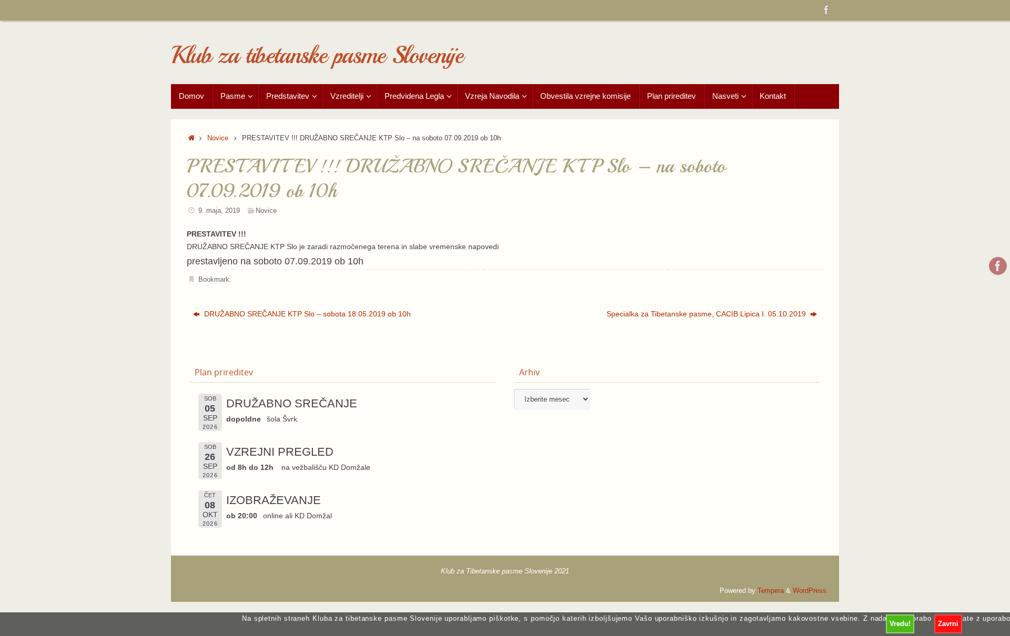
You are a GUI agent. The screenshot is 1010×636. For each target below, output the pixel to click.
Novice (217, 138)
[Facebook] (826, 10)
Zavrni (948, 624)
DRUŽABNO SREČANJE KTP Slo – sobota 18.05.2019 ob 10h (306, 314)
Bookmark (213, 279)
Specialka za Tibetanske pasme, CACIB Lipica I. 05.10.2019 (707, 314)
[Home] (191, 138)
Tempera (771, 590)
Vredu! (900, 624)
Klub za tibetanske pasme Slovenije (317, 55)
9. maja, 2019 (219, 210)
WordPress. (811, 590)
